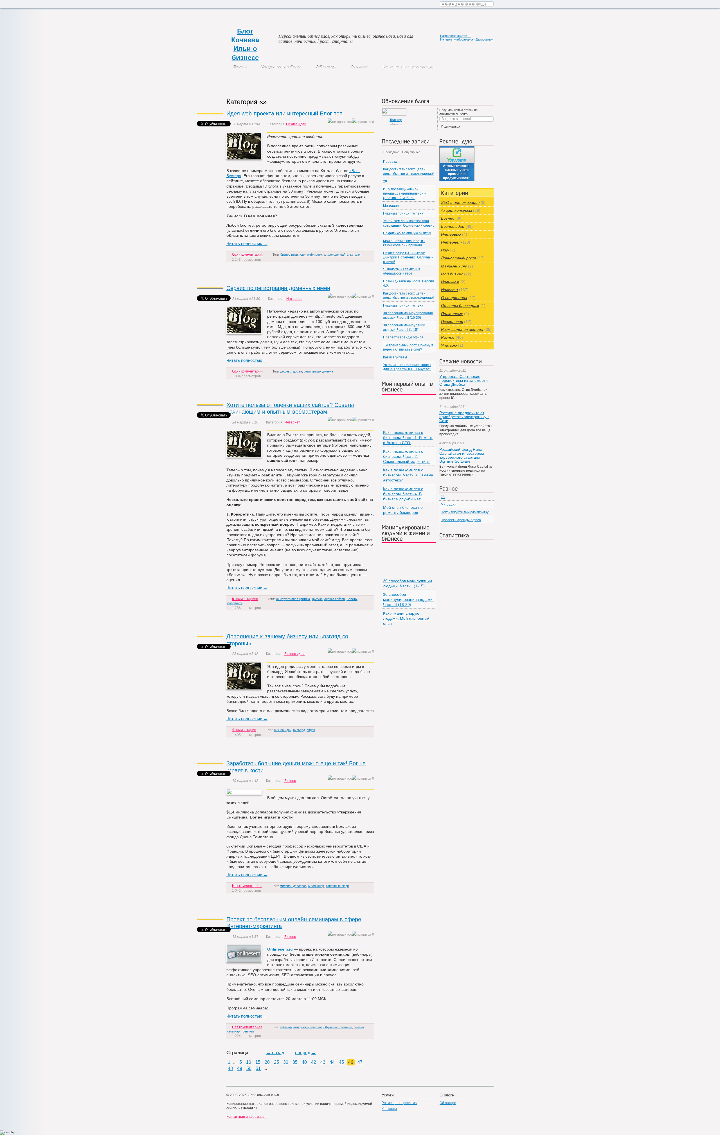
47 (360, 1062)
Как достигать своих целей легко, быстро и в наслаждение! (408, 171)
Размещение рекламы (399, 1103)
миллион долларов (293, 886)
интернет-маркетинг (307, 1027)
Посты (240, 66)
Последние (391, 152)
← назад (275, 1052)
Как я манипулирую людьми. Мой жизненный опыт (406, 618)
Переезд (390, 162)
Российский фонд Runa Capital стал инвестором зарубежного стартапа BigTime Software (461, 455)
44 (332, 1062)
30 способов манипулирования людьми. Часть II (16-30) (408, 315)
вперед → (305, 1052)
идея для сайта (337, 254)
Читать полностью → (246, 243)
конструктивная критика (293, 599)
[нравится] (361, 122)
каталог (355, 254)
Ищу (445, 250)
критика (317, 599)
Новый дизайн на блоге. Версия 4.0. (408, 283)
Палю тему (452, 313)
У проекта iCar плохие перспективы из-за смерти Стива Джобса (463, 380)
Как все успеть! (395, 357)
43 (322, 1062)
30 (285, 1062)
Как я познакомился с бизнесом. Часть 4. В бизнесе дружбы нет (403, 494)
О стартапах (454, 297)
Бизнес (290, 781)
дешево (285, 371)
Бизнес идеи (296, 124)
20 (267, 1062)
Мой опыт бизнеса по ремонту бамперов (403, 510)
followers (396, 122)
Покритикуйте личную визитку (407, 233)
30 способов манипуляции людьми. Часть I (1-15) (404, 327)
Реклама (360, 66)
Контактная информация (408, 66)
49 (239, 1068)
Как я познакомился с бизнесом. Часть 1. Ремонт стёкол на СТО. (408, 437)
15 (257, 1062)
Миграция (391, 206)
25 (276, 1062)
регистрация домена (318, 371)
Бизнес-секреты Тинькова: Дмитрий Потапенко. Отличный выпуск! (408, 257)
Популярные (411, 152)
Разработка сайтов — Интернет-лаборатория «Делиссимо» (466, 37)
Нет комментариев (247, 886)
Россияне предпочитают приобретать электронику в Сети (464, 417)
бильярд (299, 730)
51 (258, 1068)
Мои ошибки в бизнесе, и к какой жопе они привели (404, 243)
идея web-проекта (312, 254)
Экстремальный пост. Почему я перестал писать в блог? (408, 347)
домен (297, 371)
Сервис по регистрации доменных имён (278, 288)
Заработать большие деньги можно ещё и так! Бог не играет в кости (296, 766)
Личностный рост (458, 258)
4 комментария (244, 730)
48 (230, 1068)
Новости (449, 289)
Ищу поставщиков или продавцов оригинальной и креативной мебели (404, 193)
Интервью (451, 234)
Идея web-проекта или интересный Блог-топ (284, 113)
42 (313, 1062)
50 (248, 1068)
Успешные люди (337, 886)
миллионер (316, 886)
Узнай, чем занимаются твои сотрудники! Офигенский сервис (408, 223)
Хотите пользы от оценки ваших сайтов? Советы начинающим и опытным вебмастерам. (290, 408)
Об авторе (326, 66)
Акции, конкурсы (456, 210)
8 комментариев (245, 599)
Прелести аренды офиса (403, 337)
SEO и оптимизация (460, 202)
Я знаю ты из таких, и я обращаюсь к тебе (401, 271)
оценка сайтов (334, 599)
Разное (447, 337)
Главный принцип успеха (403, 213)
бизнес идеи (289, 254)
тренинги (247, 1031)
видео (311, 730)
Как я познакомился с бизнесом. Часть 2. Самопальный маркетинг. (406, 456)
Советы (351, 599)
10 (248, 1062)
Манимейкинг (454, 266)
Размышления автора (462, 329)
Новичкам (450, 282)
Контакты (389, 1109)
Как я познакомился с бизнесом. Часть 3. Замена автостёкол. (408, 475)
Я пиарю (449, 345)
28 (385, 181)
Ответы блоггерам (460, 305)
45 (341, 1062)
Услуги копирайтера (281, 66)
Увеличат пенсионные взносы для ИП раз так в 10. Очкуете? (407, 367)
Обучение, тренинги (337, 1027)
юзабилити (234, 603)
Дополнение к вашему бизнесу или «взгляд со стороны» (287, 639)
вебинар (286, 1027)
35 (295, 1062)
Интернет (294, 299)
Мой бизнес (452, 274)
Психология (452, 321)
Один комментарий (247, 255)
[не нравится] (340, 122)
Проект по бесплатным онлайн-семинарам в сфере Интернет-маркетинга (293, 922)
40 (304, 1062)
